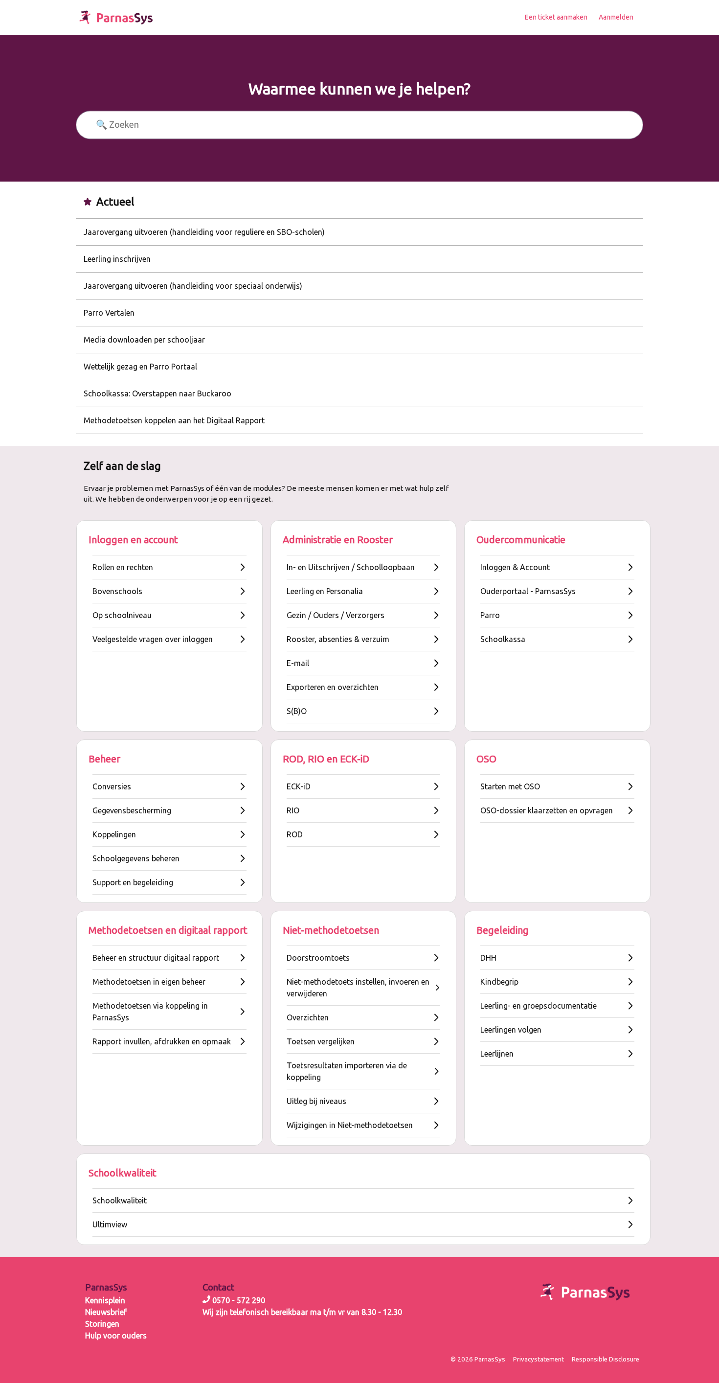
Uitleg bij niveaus (316, 1101)
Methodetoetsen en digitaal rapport (168, 930)
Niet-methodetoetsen (331, 930)
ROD (295, 834)
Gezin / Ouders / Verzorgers (335, 615)
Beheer (104, 758)
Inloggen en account (133, 539)
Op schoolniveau (122, 615)
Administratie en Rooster (338, 539)
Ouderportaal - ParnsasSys (528, 591)
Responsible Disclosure (605, 1359)
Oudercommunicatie (520, 539)
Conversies (111, 786)
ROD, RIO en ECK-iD (326, 758)
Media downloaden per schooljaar (144, 339)
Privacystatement (538, 1359)
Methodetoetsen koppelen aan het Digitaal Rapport (174, 420)
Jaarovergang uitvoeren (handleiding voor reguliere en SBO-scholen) (204, 232)
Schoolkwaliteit (123, 1172)
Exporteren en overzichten (333, 687)
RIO (293, 810)
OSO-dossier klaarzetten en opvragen (546, 810)
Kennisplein (105, 1300)
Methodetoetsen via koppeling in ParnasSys (150, 1011)
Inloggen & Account (515, 567)
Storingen (102, 1323)
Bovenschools (117, 591)
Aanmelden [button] (616, 17)
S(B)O (297, 711)
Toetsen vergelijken (321, 1041)
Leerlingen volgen (510, 1029)
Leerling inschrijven (117, 258)
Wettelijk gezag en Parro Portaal (140, 366)
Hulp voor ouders (116, 1335)
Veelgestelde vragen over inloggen (152, 639)
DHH (488, 957)
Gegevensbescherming (131, 810)
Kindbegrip (499, 981)
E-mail (298, 663)
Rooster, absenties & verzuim (338, 639)
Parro (490, 615)
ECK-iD (299, 786)
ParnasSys (106, 1287)
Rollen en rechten (122, 567)
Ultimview (109, 1224)
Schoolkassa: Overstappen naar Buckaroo (157, 393)
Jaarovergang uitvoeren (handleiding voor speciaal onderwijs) (193, 285)
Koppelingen (114, 834)
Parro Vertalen (109, 312)
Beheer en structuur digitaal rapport (155, 957)
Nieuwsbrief (106, 1312)
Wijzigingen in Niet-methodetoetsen (350, 1125)
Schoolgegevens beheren (136, 858)
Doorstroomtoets (318, 957)
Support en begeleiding (132, 882)
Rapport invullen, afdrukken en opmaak (161, 1041)
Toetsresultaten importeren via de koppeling (347, 1071)
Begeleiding (502, 930)
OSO (486, 758)
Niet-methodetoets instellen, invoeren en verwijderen (358, 987)
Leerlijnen (497, 1053)
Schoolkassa (502, 639)
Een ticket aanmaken (556, 17)
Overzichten (308, 1017)
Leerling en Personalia (325, 591)
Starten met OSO (510, 786)
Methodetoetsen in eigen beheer (148, 981)
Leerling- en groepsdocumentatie (538, 1005)
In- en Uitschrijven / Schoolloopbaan (351, 567)
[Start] (116, 17)
